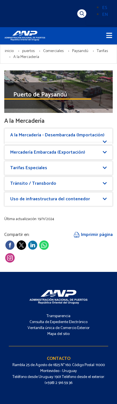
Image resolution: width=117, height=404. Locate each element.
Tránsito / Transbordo (33, 183)
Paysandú (80, 51)
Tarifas (102, 51)
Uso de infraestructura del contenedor (50, 199)
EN (105, 14)
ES (104, 8)
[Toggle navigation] (109, 36)
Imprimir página (96, 234)
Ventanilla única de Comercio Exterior (59, 328)
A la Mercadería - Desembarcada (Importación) (57, 135)
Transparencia (58, 316)
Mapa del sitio (58, 334)
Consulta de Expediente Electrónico (58, 322)
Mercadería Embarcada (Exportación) (47, 152)
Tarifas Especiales (28, 168)
